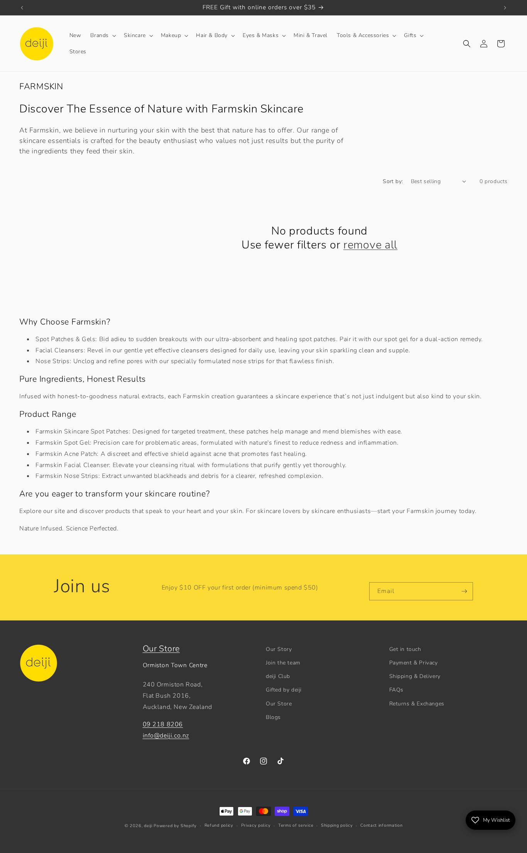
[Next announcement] (505, 7)
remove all (370, 245)
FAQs (396, 689)
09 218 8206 (163, 724)
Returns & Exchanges (416, 703)
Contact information (381, 825)
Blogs (273, 717)
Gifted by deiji (284, 689)
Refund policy (218, 825)
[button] (102, 35)
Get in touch (405, 649)
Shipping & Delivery (415, 676)
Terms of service (295, 825)
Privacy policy (256, 825)
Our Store (161, 648)
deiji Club (278, 676)
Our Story (279, 649)
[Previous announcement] (22, 7)
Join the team (283, 662)
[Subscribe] (464, 591)
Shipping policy (337, 825)
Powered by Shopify (175, 826)
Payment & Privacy (413, 662)
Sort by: (393, 181)
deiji (148, 826)
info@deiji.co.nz (166, 735)
